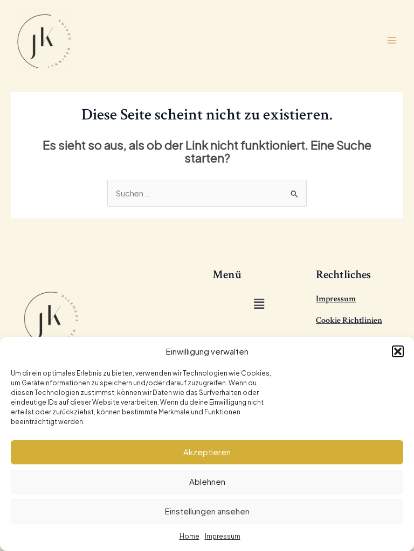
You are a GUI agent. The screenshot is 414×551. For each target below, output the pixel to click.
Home (189, 536)
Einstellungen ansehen (207, 511)
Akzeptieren (207, 452)
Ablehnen (207, 481)
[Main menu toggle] (392, 40)
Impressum (222, 536)
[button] (397, 351)
